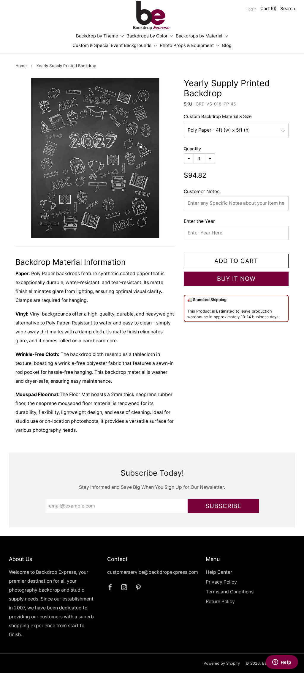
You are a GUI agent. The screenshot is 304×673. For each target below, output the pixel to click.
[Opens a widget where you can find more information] (281, 662)
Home (21, 65)
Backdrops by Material (199, 36)
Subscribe (223, 506)
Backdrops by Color (147, 36)
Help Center (219, 572)
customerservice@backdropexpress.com (152, 572)
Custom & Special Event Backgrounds (111, 45)
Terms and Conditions (230, 592)
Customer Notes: (202, 191)
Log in (251, 9)
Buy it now (236, 278)
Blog (227, 45)
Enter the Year (199, 221)
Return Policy (220, 601)
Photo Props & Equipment (187, 45)
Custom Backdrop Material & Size (218, 116)
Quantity (192, 149)
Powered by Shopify (222, 663)
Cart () (268, 8)
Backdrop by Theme (97, 36)
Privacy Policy (221, 582)
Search (287, 8)
